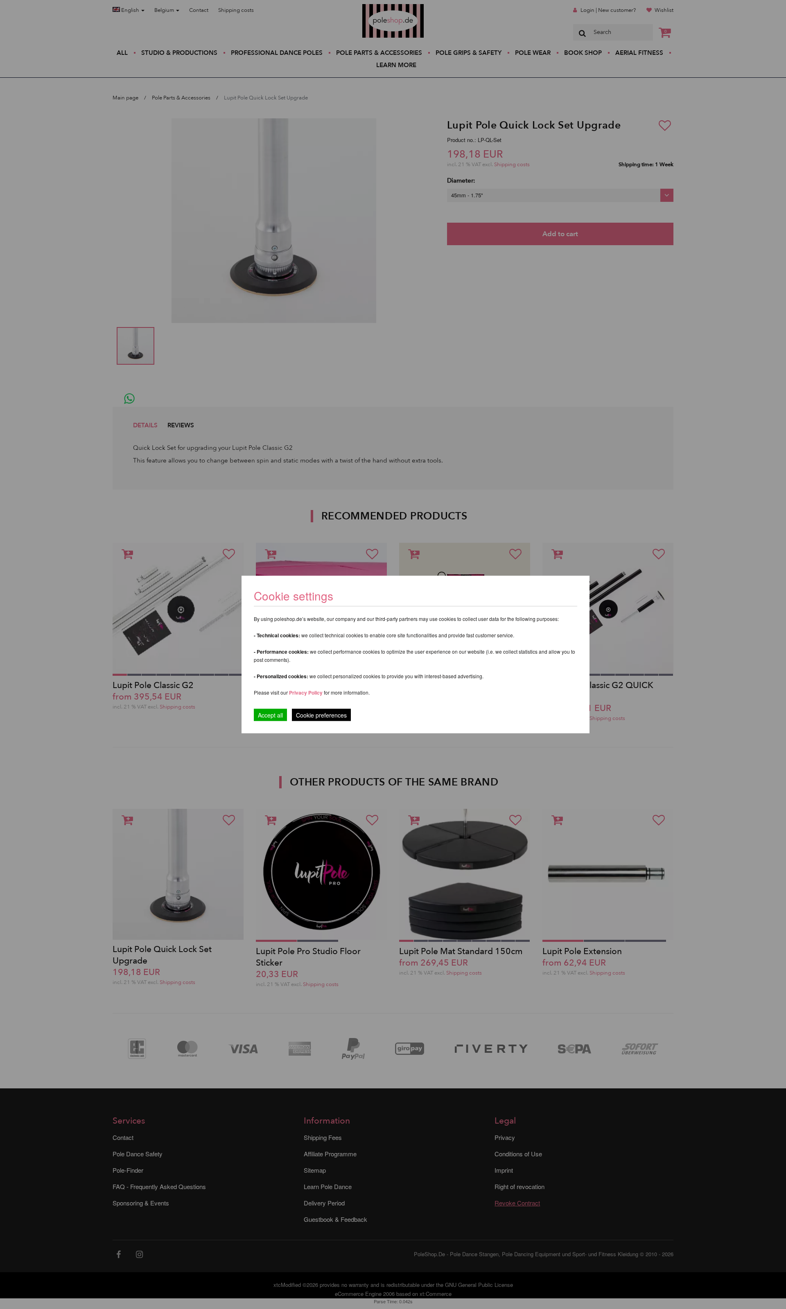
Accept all (270, 715)
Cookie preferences (321, 715)
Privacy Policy (306, 692)
